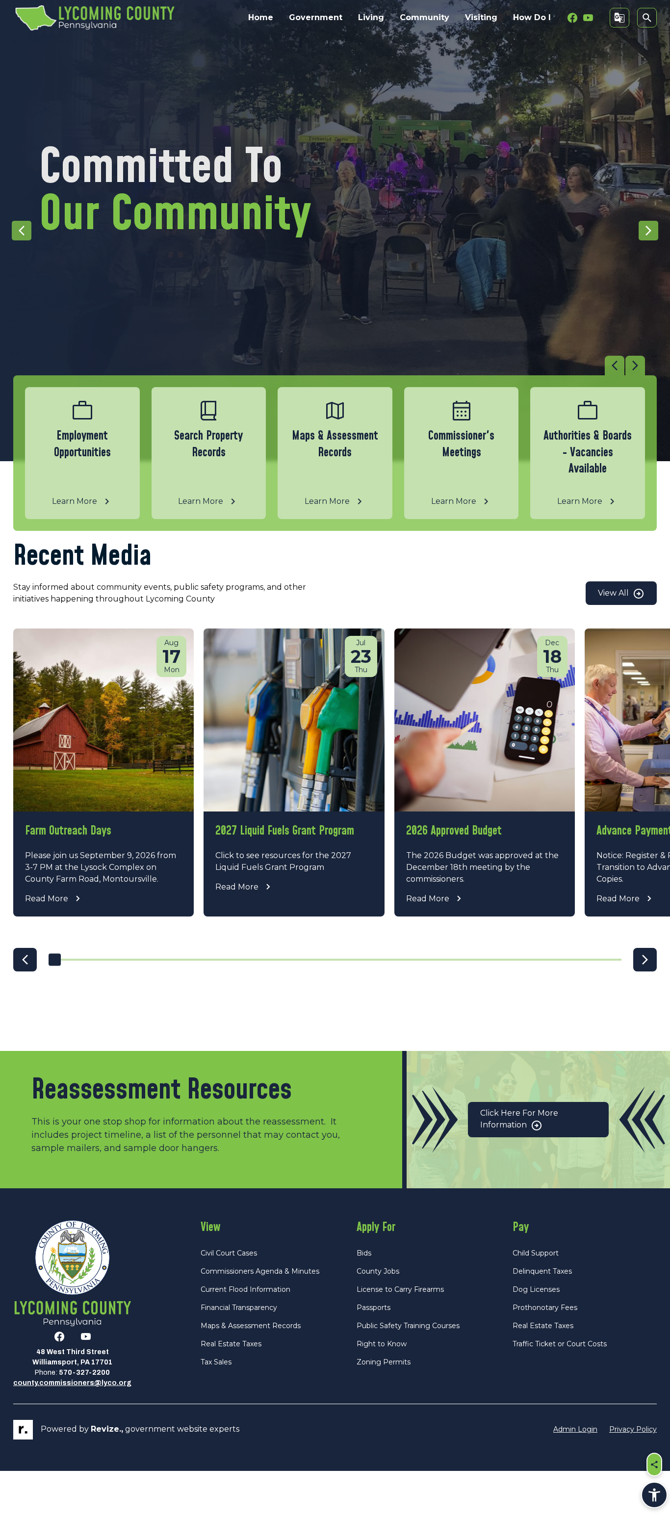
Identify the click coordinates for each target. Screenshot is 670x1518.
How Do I (532, 17)
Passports (373, 1307)
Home (260, 17)
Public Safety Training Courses (408, 1325)
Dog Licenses (536, 1289)
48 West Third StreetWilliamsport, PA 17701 (72, 1357)
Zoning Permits (384, 1362)
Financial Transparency (239, 1307)
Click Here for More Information (519, 1118)
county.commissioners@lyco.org (72, 1383)
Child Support (536, 1253)
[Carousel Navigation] (329, 365)
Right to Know (382, 1343)
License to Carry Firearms (400, 1289)
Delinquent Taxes (542, 1271)
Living (371, 17)
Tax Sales (216, 1362)
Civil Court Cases (229, 1253)
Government (315, 17)
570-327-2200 (84, 1372)
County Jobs (378, 1271)
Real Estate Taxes (231, 1343)
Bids (364, 1253)
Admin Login (575, 1429)
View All (614, 593)
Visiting (481, 17)
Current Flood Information (245, 1289)
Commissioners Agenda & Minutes (260, 1271)
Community (424, 17)
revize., (107, 1429)
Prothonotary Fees (545, 1307)
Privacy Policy (633, 1429)
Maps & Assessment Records (251, 1325)
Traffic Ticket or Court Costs (560, 1343)
